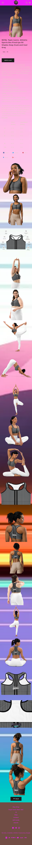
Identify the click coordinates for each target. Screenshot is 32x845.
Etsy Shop (16, 807)
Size (4, 52)
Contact (16, 817)
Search (16, 822)
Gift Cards (16, 820)
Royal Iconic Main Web (16, 809)
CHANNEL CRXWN (12, 833)
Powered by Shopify (24, 833)
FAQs (16, 815)
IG (16, 812)
